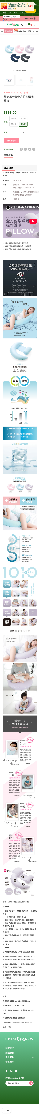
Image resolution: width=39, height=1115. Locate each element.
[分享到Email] (33, 149)
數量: (6, 132)
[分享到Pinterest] (25, 149)
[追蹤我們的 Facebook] (6, 1070)
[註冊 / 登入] (35, 25)
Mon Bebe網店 (20, 31)
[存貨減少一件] (12, 132)
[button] (34, 18)
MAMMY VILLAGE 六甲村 (16, 92)
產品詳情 (8, 167)
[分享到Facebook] (21, 149)
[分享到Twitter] (29, 149)
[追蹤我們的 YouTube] (16, 1070)
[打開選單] (3, 25)
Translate (10, 21)
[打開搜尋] (22, 25)
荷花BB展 (32, 31)
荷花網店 (8, 31)
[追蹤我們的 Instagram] (11, 1070)
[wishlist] (31, 25)
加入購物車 (11, 140)
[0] (27, 25)
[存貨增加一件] (23, 132)
